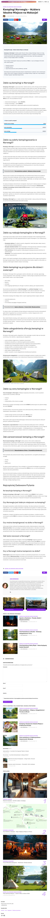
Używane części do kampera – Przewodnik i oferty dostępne (21, 764)
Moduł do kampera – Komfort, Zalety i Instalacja (14, 800)
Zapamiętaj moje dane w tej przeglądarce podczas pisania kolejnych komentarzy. (21, 698)
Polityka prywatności (16, 910)
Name (4, 683)
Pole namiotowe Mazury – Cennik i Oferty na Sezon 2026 (16, 893)
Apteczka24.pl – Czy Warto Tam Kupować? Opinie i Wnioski (16, 751)
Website (4, 693)
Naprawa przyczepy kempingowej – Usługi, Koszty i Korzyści (21, 758)
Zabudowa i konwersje (7, 799)
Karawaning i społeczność (8, 830)
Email (4, 688)
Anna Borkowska (10, 16)
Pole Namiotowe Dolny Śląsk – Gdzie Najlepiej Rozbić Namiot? (33, 646)
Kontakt (2, 910)
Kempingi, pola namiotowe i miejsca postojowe (12, 6)
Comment (5, 667)
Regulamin (10, 910)
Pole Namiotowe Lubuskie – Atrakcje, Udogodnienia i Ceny (30, 632)
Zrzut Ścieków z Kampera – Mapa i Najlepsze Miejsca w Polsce (17, 831)
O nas (6, 910)
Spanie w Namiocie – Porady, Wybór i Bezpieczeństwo (30, 618)
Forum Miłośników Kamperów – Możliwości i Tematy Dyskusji (17, 862)
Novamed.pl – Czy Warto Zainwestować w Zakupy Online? (15, 754)
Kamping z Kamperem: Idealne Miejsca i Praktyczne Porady (31, 724)
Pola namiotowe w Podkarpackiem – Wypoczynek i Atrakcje (30, 738)
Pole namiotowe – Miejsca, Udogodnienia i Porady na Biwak (32, 711)
